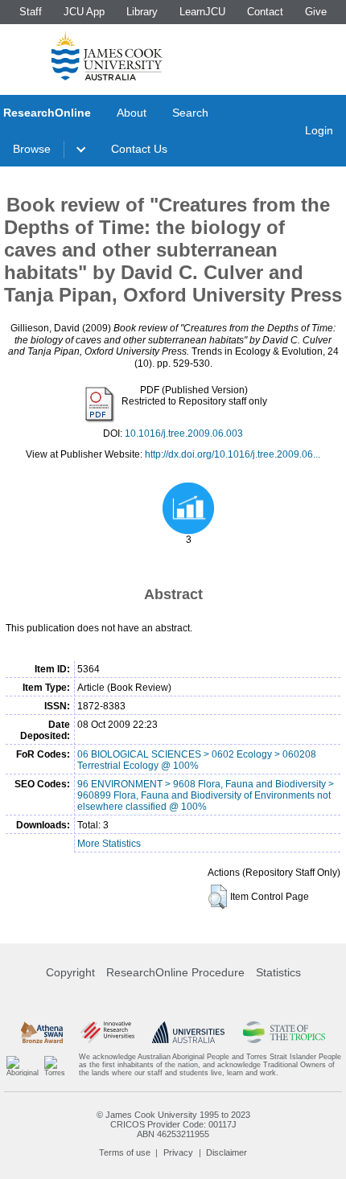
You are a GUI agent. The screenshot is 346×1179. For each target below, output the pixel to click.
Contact (265, 12)
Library (142, 12)
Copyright (70, 972)
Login (319, 130)
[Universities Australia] (188, 1032)
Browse (32, 148)
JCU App (84, 12)
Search (190, 112)
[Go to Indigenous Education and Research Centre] (22, 1065)
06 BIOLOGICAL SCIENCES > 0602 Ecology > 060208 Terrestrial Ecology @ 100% (196, 760)
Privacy (178, 1152)
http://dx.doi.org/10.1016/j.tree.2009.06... (232, 454)
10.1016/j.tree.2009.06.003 (184, 433)
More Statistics (109, 843)
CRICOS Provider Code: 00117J (173, 1124)
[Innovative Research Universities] (107, 1032)
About (131, 112)
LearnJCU (202, 12)
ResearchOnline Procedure (175, 972)
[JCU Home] (107, 55)
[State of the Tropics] (284, 1032)
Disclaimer (226, 1152)
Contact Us (139, 148)
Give (316, 12)
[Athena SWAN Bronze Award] (42, 1032)
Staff (30, 12)
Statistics (278, 972)
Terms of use (124, 1152)
